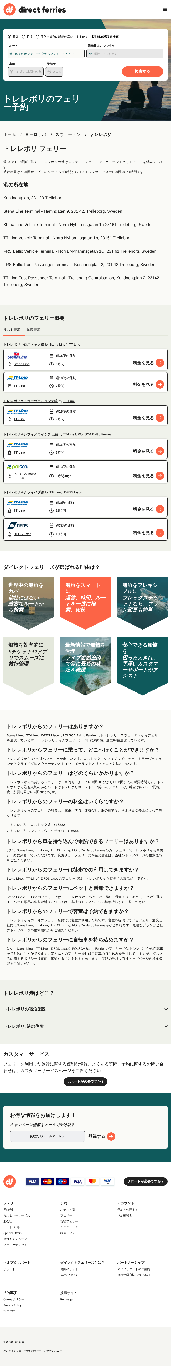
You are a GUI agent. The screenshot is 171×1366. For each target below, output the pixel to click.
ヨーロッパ (35, 134)
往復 (16, 36)
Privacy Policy (12, 1305)
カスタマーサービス (16, 1215)
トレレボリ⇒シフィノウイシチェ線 (30, 434)
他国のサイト (69, 1269)
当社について (69, 1275)
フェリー (66, 1215)
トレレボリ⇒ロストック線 (23, 344)
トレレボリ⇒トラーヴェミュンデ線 (30, 401)
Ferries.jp (66, 1299)
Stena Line (15, 735)
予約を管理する (127, 1209)
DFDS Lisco (50, 735)
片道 (30, 36)
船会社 (7, 1221)
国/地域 (8, 1209)
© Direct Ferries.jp (13, 1342)
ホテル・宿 (67, 1209)
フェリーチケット (15, 1244)
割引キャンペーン (15, 1239)
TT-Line (69, 401)
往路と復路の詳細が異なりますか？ (64, 36)
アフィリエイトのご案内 (133, 1269)
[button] (85, 1009)
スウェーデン (68, 134)
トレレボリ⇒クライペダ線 (23, 492)
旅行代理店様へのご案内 (133, 1275)
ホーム (9, 134)
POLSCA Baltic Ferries (79, 735)
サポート (9, 1269)
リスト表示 (11, 330)
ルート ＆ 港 (11, 1227)
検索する (143, 71)
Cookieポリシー (13, 1299)
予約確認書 (124, 1215)
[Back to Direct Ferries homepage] (34, 9)
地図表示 (33, 330)
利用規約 (9, 1311)
